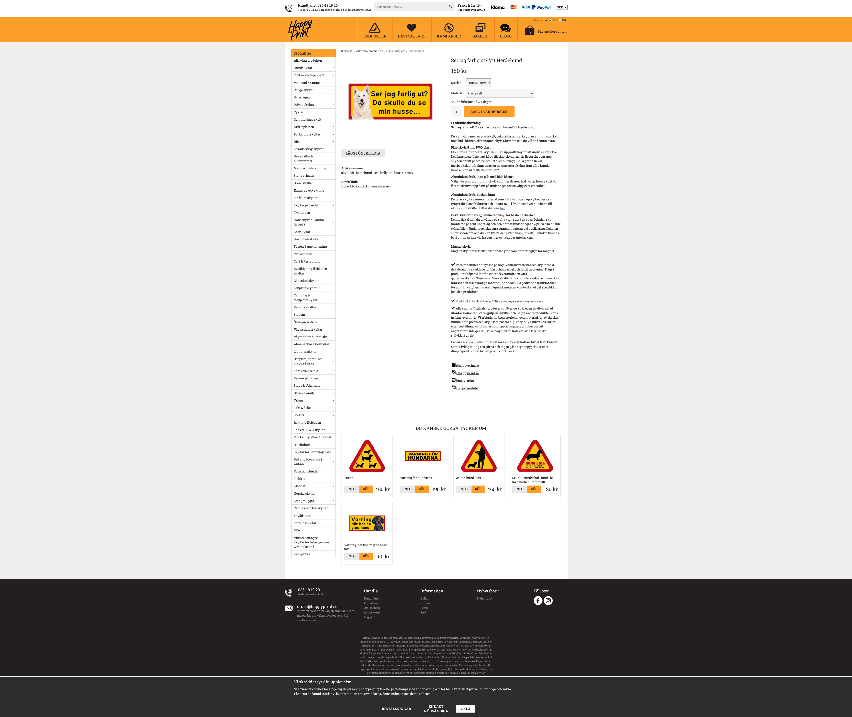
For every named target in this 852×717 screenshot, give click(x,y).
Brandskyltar (303, 183)
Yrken (298, 400)
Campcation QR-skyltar (311, 508)
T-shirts (299, 478)
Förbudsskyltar (305, 523)
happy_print (465, 380)
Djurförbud (302, 445)
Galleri (424, 598)
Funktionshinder (306, 471)
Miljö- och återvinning (310, 168)
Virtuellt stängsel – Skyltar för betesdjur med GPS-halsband (312, 542)
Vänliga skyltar (305, 307)
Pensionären (303, 254)
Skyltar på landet (306, 205)
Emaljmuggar (304, 501)
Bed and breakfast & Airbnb (308, 461)
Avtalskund (372, 612)
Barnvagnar (302, 97)
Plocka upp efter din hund (312, 437)
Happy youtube (467, 388)
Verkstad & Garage (307, 82)
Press (424, 608)
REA (297, 530)
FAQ (423, 612)
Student (299, 314)
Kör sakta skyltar (306, 280)
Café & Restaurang (307, 261)
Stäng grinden (304, 175)
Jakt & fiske (302, 408)
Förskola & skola (306, 371)
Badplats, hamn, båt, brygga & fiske (308, 361)
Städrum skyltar (306, 198)
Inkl (555, 20)
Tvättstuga (302, 212)
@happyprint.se (467, 365)
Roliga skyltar (304, 90)
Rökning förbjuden (307, 422)
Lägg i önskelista (363, 153)
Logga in (369, 617)
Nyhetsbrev (485, 598)
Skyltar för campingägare (312, 452)
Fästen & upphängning (310, 246)
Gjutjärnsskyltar (306, 351)
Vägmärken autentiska (311, 337)
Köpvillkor (371, 603)
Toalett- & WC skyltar (309, 430)
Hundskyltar (303, 68)
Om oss (425, 603)
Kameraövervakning (309, 190)
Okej (465, 708)
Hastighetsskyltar (307, 239)
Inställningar (396, 708)
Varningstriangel (306, 378)
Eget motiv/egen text (309, 75)
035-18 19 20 (328, 5)
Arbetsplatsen (304, 127)
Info (351, 489)
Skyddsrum (302, 515)
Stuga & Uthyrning (307, 385)
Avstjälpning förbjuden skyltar (310, 270)
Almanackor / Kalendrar (311, 344)
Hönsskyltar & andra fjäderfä (309, 222)
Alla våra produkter (308, 60)
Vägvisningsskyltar (308, 329)
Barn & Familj (304, 393)
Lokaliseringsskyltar (309, 149)
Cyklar (299, 112)
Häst (297, 141)
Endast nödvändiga (436, 708)
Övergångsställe (305, 322)
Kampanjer (302, 554)
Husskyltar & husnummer (303, 158)
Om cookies (372, 608)
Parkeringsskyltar (307, 134)
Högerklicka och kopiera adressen (366, 186)
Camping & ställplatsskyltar (306, 297)
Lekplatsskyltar (305, 288)
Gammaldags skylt (307, 119)
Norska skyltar (305, 493)
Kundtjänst (371, 598)
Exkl (565, 20)
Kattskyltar (302, 232)
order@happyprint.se (358, 9)
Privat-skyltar (304, 104)
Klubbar (300, 486)
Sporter (299, 415)
